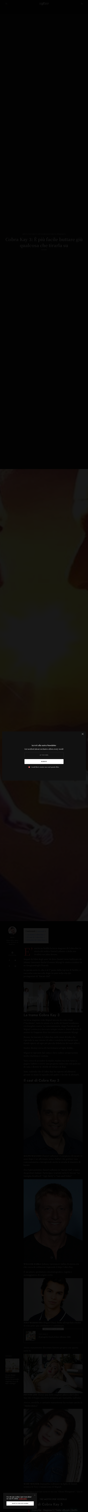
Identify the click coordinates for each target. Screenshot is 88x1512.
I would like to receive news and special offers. (45, 767)
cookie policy (23, 1499)
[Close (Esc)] (82, 735)
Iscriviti (44, 762)
